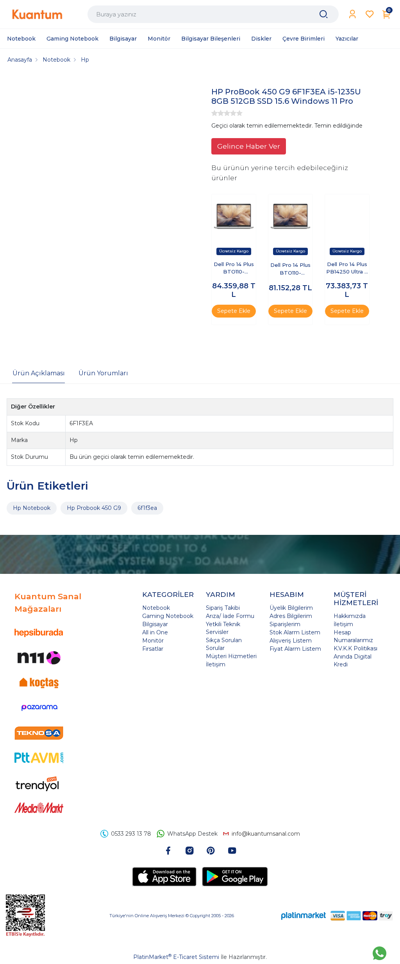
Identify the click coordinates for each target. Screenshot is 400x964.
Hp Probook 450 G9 (94, 507)
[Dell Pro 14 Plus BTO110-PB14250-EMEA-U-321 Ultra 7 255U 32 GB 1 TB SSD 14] (234, 216)
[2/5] (217, 113)
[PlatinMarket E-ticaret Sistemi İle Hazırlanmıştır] (303, 916)
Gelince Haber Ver (248, 146)
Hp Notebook (31, 507)
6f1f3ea (147, 507)
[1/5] (214, 113)
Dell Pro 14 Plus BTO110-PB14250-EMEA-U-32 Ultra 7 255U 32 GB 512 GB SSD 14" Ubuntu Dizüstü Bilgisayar (290, 269)
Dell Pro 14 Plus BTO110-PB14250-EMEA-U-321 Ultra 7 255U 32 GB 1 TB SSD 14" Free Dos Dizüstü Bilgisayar (234, 268)
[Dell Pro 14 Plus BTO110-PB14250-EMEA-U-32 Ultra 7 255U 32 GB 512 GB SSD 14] (290, 216)
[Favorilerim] (370, 14)
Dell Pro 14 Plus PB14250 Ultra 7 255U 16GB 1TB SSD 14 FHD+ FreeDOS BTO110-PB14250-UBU (347, 268)
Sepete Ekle (233, 310)
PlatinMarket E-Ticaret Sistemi (176, 956)
